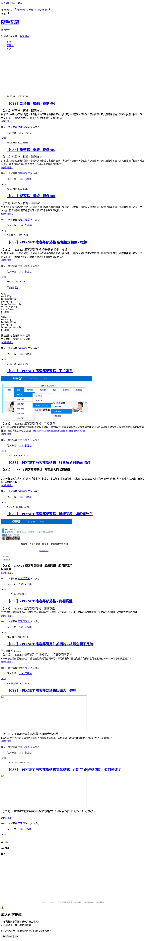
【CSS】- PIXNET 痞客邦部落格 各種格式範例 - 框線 (47, 242)
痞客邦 (21, 127)
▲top (3, 138)
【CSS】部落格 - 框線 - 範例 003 (31, 103)
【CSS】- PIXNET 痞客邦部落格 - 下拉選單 (40, 371)
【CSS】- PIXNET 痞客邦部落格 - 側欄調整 (40, 601)
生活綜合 (24, 36)
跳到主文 (5, 30)
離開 (16, 936)
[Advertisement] (73, 73)
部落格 (10, 45)
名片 (9, 49)
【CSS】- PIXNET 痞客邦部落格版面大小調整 (42, 690)
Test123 (12, 287)
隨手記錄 (10, 22)
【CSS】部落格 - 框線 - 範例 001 (31, 196)
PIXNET (51, 902)
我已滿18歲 (7, 936)
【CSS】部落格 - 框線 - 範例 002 (31, 150)
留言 (27, 127)
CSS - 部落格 (25, 133)
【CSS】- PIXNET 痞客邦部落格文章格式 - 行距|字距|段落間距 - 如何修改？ (64, 770)
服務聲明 (100, 902)
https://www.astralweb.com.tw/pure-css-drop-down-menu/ (59, 431)
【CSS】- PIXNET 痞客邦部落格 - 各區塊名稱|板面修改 (48, 462)
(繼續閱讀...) (7, 121)
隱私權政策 (89, 902)
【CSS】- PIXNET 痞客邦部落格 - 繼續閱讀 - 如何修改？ (50, 514)
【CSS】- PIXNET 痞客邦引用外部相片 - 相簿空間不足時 (50, 644)
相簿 (9, 42)
